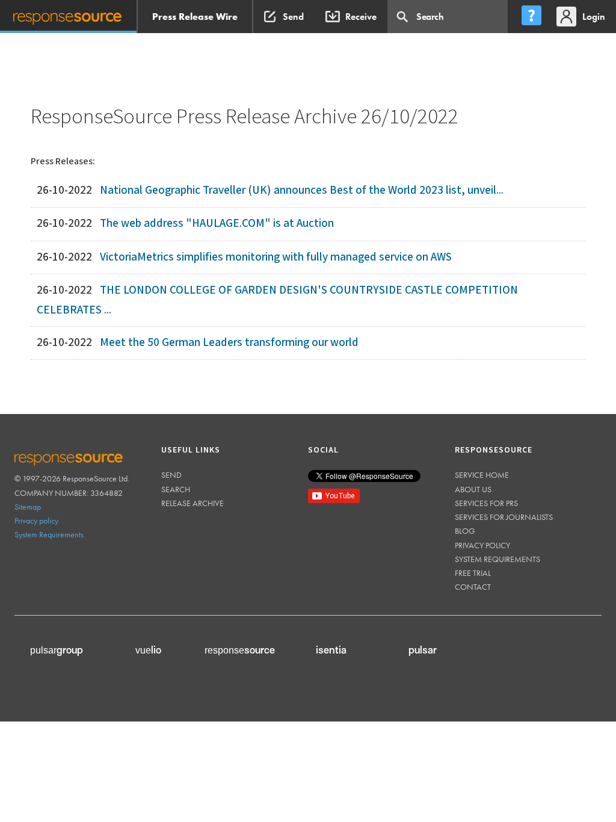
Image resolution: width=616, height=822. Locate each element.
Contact (473, 586)
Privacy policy (36, 520)
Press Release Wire (195, 16)
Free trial (473, 572)
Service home (482, 474)
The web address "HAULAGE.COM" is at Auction (217, 223)
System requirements (497, 559)
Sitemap (27, 506)
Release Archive (192, 503)
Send (171, 474)
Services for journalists (504, 516)
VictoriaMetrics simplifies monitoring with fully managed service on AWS (276, 257)
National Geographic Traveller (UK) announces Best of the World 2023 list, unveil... (302, 190)
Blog (465, 530)
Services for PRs (486, 503)
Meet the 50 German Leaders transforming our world (229, 342)
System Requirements (49, 534)
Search (175, 489)
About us (473, 489)
